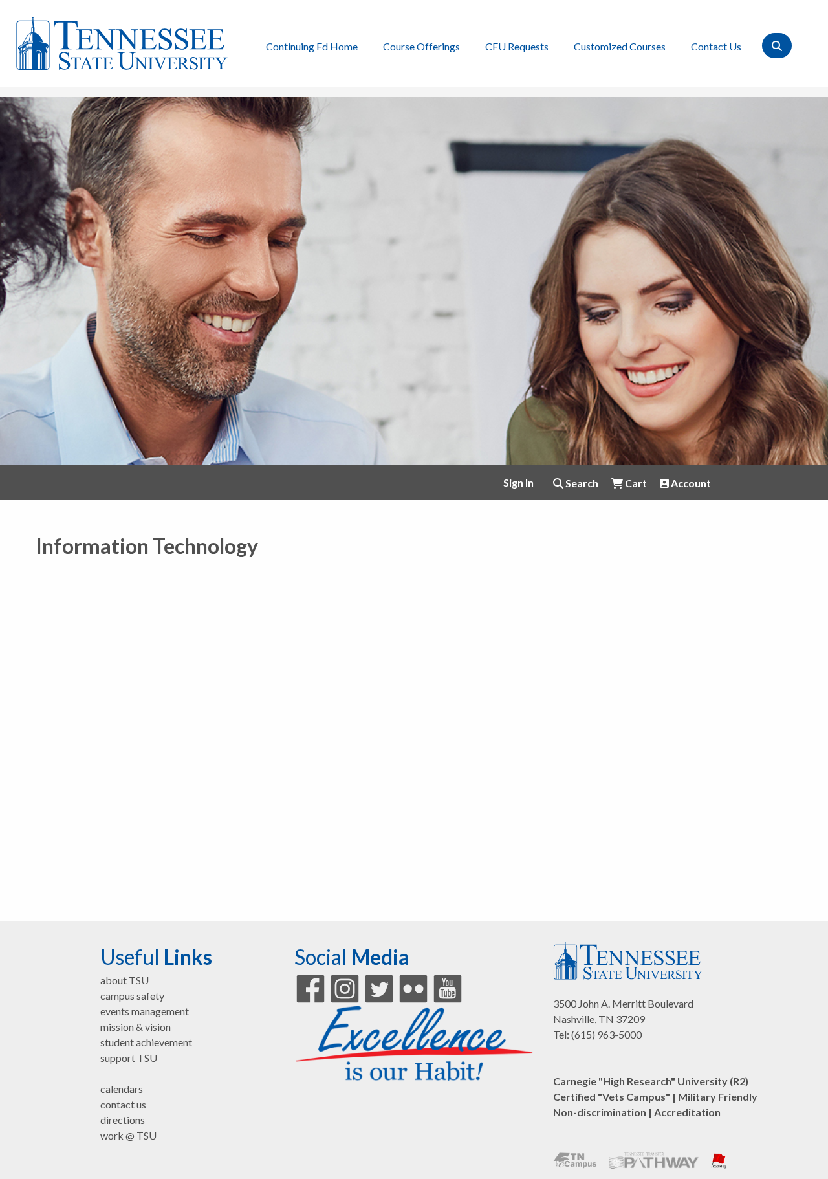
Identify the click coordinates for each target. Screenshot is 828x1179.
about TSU (124, 980)
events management (144, 1011)
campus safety (132, 995)
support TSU (128, 1058)
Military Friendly (717, 1096)
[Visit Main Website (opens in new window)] (122, 41)
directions (122, 1120)
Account (690, 483)
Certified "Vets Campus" (611, 1096)
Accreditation (687, 1112)
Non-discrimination (599, 1112)
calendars (121, 1089)
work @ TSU (128, 1135)
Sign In (518, 482)
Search (580, 483)
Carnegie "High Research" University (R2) (650, 1081)
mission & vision (135, 1026)
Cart (635, 483)
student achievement (146, 1042)
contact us (123, 1104)
